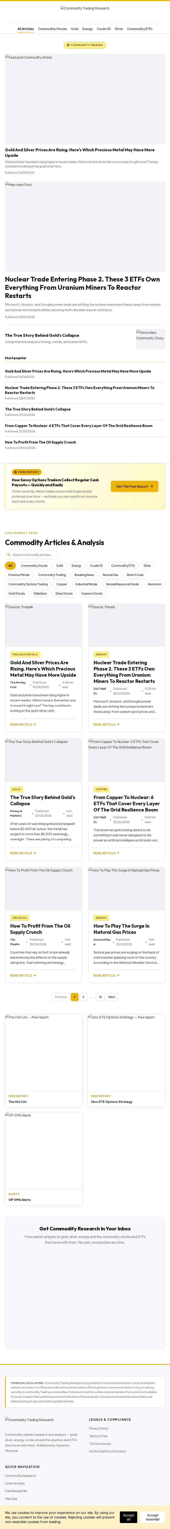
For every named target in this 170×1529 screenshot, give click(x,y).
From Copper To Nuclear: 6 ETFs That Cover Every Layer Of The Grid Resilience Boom (78, 425)
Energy (88, 29)
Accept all (128, 1517)
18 (100, 997)
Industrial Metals (86, 584)
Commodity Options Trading (28, 584)
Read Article (21, 724)
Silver (119, 29)
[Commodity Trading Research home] (85, 13)
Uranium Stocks (92, 593)
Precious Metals (19, 575)
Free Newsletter (16, 1491)
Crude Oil (104, 29)
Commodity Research (20, 1475)
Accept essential (152, 1517)
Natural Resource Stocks (122, 584)
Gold (74, 29)
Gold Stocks (16, 593)
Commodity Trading (52, 575)
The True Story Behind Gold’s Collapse (42, 335)
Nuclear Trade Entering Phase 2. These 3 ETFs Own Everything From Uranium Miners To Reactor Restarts (82, 287)
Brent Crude (135, 575)
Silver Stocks (64, 593)
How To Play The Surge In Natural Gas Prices (121, 929)
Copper (61, 584)
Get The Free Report (132, 486)
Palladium (40, 593)
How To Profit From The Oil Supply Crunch (40, 442)
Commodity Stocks (52, 29)
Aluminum (154, 584)
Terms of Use (98, 1436)
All (10, 565)
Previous (61, 997)
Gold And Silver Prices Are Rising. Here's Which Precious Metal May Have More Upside (78, 371)
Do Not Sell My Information (107, 1451)
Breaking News (84, 575)
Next (111, 997)
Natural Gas (110, 575)
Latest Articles (15, 1483)
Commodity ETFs (139, 29)
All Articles (26, 29)
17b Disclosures (100, 1443)
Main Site (11, 1499)
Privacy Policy (98, 1428)
